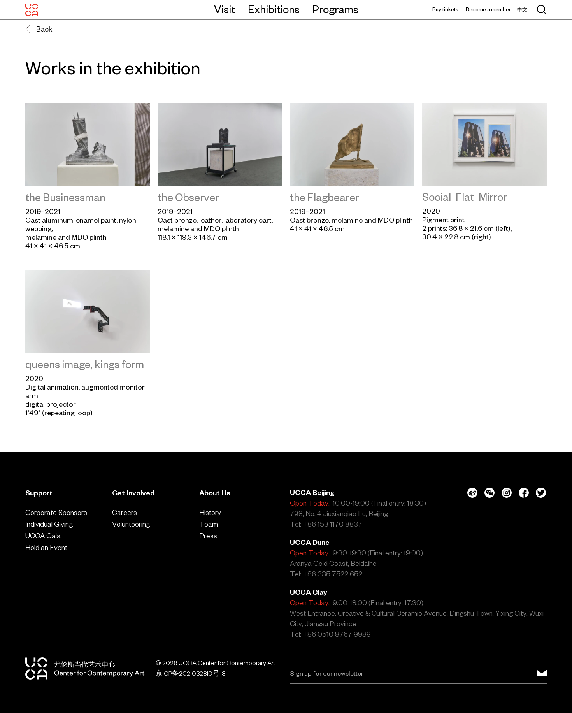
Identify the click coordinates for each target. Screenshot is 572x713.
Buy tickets (445, 9)
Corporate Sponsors (56, 512)
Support (39, 493)
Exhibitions (274, 9)
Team (208, 524)
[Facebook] (523, 493)
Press (208, 536)
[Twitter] (540, 493)
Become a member (488, 9)
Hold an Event (46, 547)
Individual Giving (49, 524)
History (210, 512)
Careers (124, 512)
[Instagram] (506, 493)
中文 (522, 9)
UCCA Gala (43, 536)
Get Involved (133, 493)
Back (44, 29)
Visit (224, 9)
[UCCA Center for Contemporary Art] (31, 9)
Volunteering (131, 524)
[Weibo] (472, 493)
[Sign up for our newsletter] (541, 673)
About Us (214, 493)
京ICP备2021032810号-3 (190, 673)
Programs (335, 9)
